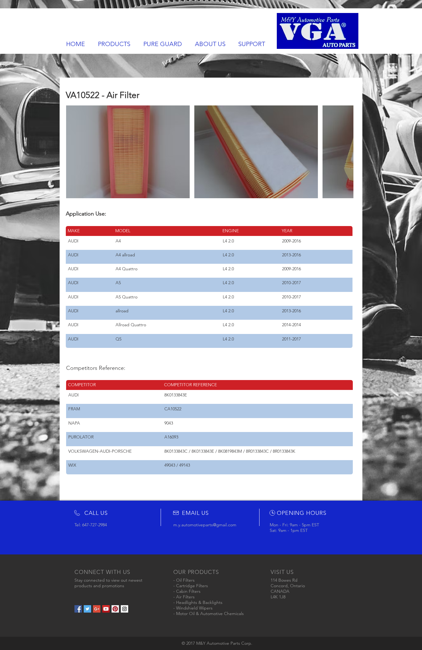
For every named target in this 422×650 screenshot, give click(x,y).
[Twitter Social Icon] (87, 609)
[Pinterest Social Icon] (115, 609)
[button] (128, 151)
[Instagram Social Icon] (124, 609)
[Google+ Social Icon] (96, 609)
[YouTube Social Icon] (106, 609)
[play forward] (345, 151)
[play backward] (74, 151)
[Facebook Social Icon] (78, 609)
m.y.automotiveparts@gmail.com (204, 525)
